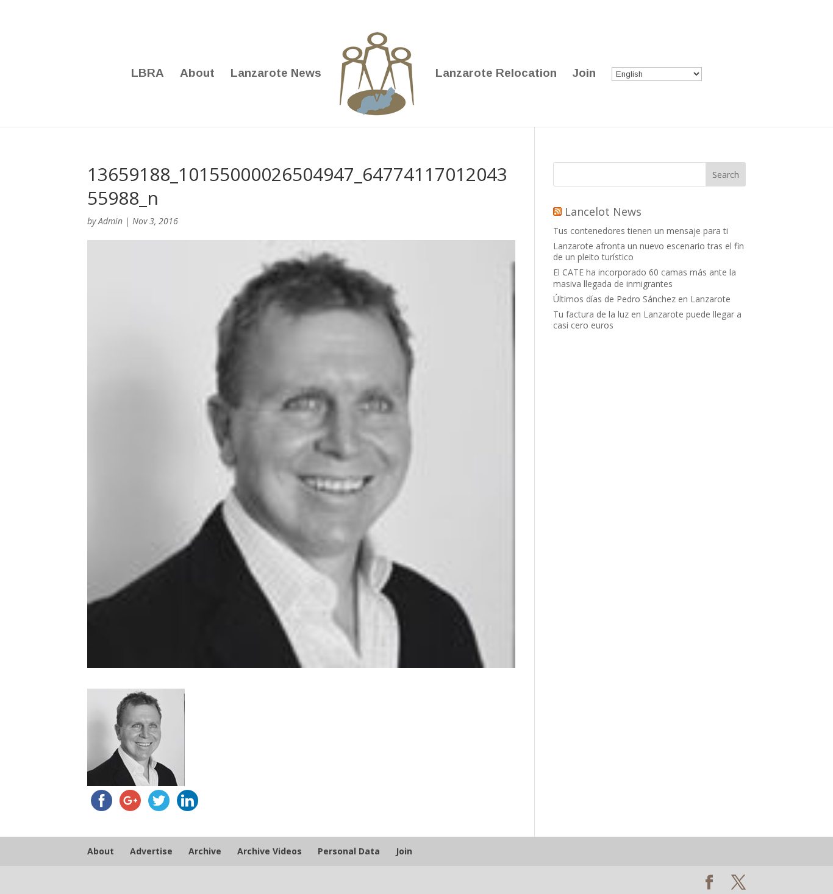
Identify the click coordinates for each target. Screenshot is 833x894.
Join (584, 74)
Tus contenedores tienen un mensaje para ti (640, 230)
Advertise (151, 851)
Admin (110, 221)
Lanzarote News (276, 74)
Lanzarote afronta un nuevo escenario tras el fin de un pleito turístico (648, 251)
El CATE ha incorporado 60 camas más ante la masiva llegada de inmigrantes (644, 277)
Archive (204, 851)
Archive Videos (269, 851)
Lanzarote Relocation (496, 74)
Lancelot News (603, 211)
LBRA (147, 74)
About (197, 74)
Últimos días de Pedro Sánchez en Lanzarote (642, 299)
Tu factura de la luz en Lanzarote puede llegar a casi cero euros (647, 319)
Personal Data (349, 851)
